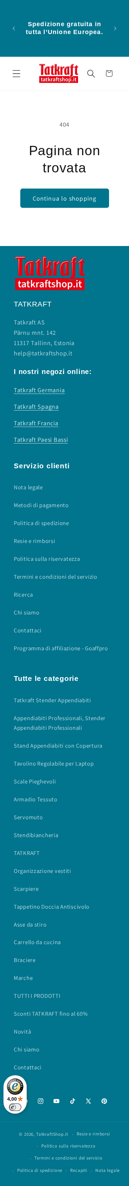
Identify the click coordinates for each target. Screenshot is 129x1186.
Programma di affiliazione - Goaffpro (61, 648)
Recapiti (78, 1170)
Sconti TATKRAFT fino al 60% (51, 1013)
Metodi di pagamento (41, 505)
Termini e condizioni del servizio (55, 576)
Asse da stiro (30, 924)
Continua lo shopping (65, 198)
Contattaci (28, 630)
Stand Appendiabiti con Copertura (58, 745)
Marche (23, 978)
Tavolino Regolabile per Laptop (54, 763)
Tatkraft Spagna (36, 406)
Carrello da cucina (37, 942)
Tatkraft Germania (39, 390)
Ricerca (23, 594)
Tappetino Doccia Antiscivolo (51, 906)
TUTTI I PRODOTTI (37, 996)
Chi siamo (26, 612)
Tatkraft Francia (36, 423)
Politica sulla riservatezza (47, 559)
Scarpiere (26, 889)
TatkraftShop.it (52, 1134)
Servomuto (28, 817)
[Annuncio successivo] (115, 28)
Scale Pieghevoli (35, 781)
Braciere (25, 960)
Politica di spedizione (41, 523)
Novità (22, 1031)
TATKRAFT (27, 853)
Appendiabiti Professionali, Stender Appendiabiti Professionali (60, 722)
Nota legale (28, 487)
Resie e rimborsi (34, 541)
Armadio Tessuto (35, 799)
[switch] (15, 1107)
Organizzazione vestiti (42, 871)
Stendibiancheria (36, 835)
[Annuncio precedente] (13, 28)
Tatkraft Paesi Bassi (41, 440)
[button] (17, 73)
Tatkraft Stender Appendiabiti (52, 700)
